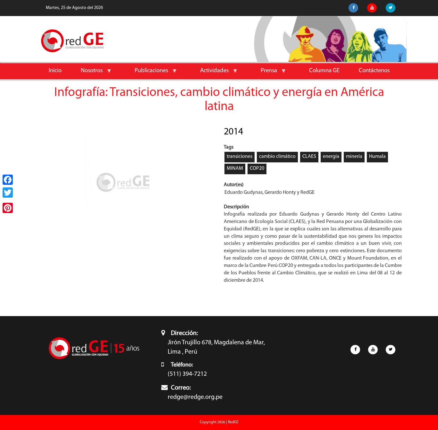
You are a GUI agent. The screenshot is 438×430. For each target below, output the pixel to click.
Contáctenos (374, 71)
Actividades (209, 73)
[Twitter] (7, 192)
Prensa (264, 73)
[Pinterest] (7, 208)
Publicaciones (146, 73)
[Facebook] (7, 179)
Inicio (55, 71)
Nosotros (87, 73)
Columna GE (324, 71)
